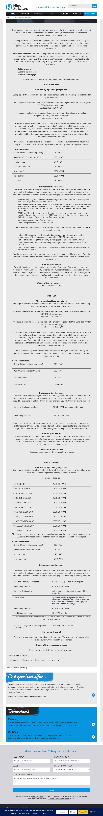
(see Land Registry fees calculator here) (35, 201)
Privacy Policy (38, 797)
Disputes (13, 731)
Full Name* (18, 757)
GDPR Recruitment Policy (59, 799)
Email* (15, 766)
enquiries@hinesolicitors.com (50, 7)
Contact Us (90, 14)
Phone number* (61, 757)
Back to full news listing (16, 667)
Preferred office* (62, 766)
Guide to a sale (24, 69)
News (51, 14)
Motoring (13, 719)
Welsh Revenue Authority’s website (50, 217)
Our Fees (77, 14)
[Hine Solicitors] (17, 7)
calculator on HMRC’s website (49, 215)
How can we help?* (22, 775)
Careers (64, 14)
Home (12, 14)
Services (38, 14)
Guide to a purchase (27, 72)
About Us (25, 14)
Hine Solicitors (30, 696)
